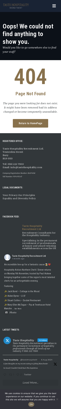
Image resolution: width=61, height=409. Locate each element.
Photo (13, 312)
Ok (31, 404)
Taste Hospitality (10, 360)
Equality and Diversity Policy (19, 198)
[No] (57, 399)
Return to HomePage (30, 123)
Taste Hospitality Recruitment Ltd (29, 256)
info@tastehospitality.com (26, 167)
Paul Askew (45, 273)
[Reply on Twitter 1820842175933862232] (5, 375)
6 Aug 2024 (47, 359)
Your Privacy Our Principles (19, 195)
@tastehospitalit (28, 359)
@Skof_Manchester (40, 364)
